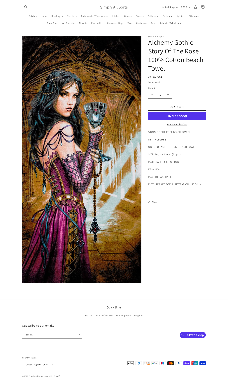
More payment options (177, 124)
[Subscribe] (78, 335)
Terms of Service (104, 315)
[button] (26, 7)
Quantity (152, 88)
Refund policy (123, 315)
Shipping (138, 315)
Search (88, 315)
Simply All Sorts (36, 376)
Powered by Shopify (52, 376)
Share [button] (155, 202)
